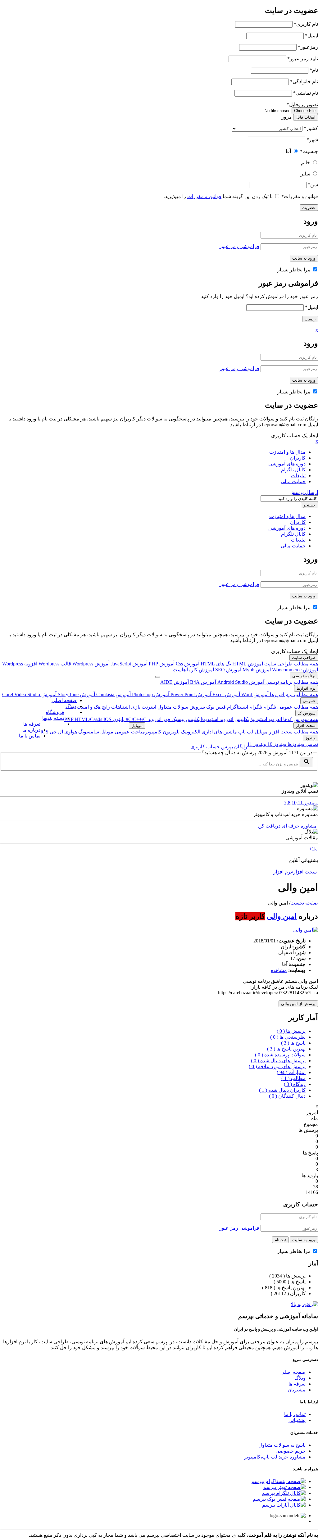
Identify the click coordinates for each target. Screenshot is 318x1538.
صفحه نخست (304, 902)
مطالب (293, 1078)
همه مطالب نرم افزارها (293, 694)
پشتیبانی (297, 1420)
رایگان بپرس (234, 746)
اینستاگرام (237, 707)
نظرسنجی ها (288, 1037)
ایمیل (311, 35)
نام (314, 70)
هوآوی (70, 731)
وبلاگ (71, 706)
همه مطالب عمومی (297, 707)
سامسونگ (88, 731)
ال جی (55, 731)
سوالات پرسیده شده (280, 1054)
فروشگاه (55, 712)
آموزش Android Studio (240, 682)
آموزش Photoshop (150, 694)
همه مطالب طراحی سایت (290, 663)
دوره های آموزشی (287, 463)
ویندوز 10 (276, 744)
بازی (135, 707)
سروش (196, 707)
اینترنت (148, 707)
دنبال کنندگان (287, 1096)
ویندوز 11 (256, 744)
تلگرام (269, 707)
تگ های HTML (215, 663)
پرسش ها (291, 1031)
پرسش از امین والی (298, 1003)
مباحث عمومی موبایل (122, 731)
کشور (311, 128)
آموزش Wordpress (91, 663)
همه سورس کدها (300, 719)
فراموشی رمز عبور (239, 246)
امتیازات (291, 1072)
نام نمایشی (305, 93)
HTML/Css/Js (89, 719)
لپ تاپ (245, 731)
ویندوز (310, 738)
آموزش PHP (162, 663)
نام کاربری (306, 24)
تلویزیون (170, 731)
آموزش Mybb (257, 669)
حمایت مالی (293, 481)
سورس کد (307, 713)
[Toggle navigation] (157, 677)
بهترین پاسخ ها (286, 1048)
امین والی (282, 916)
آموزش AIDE (174, 682)
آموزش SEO (228, 669)
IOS (107, 719)
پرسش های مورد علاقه (277, 1066)
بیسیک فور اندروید (165, 719)
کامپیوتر (153, 731)
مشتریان (297, 1389)
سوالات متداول (172, 707)
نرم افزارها (306, 688)
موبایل (260, 731)
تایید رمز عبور (302, 58)
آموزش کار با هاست (193, 669)
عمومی (309, 700)
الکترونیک (189, 731)
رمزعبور (308, 47)
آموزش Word (254, 694)
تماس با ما (29, 735)
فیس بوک (215, 707)
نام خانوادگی (304, 81)
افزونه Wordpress (19, 663)
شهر (312, 139)
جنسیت (309, 151)
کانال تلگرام (293, 469)
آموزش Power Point (190, 694)
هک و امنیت (89, 707)
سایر (305, 173)
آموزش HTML (247, 663)
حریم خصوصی (290, 1451)
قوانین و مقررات (299, 196)
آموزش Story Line (76, 694)
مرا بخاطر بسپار (294, 269)
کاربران (298, 457)
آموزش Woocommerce (295, 669)
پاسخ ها (293, 1043)
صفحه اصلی (64, 700)
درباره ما (31, 730)
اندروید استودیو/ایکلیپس (257, 719)
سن (313, 184)
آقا (288, 151)
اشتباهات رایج (115, 707)
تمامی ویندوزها (302, 744)
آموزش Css (187, 663)
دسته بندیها (53, 718)
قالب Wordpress (55, 663)
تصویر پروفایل (302, 104)
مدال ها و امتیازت (287, 452)
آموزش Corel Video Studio (29, 694)
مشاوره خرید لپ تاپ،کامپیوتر (275, 1456)
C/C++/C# (136, 719)
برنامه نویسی (304, 676)
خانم (305, 162)
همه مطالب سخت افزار (293, 731)
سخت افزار (306, 725)
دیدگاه (295, 1084)
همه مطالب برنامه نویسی (291, 682)
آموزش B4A (202, 682)
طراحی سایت (304, 657)
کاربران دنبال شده (282, 1090)
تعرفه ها (31, 724)
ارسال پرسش (303, 492)
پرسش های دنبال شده (278, 1060)
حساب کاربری (205, 746)
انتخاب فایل (306, 117)
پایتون (118, 719)
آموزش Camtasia (113, 694)
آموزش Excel (225, 694)
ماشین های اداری (218, 731)
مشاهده (279, 970)
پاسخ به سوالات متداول (282, 1445)
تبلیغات (298, 475)
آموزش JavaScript (129, 663)
